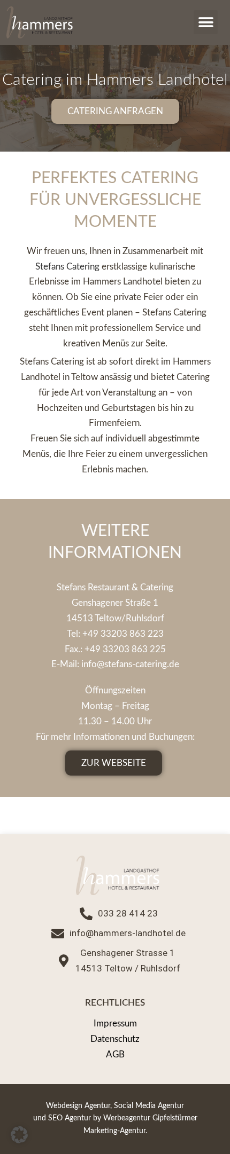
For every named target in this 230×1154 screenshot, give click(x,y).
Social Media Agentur (149, 1106)
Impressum (115, 1023)
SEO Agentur (69, 1118)
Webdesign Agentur (78, 1106)
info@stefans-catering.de (130, 664)
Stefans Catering (68, 266)
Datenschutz (115, 1039)
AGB (115, 1054)
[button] (206, 22)
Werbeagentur (126, 1118)
